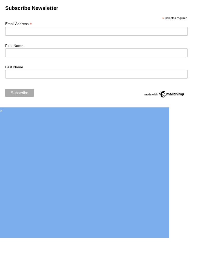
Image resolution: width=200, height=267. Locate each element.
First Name (14, 46)
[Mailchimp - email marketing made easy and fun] (164, 96)
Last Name (14, 67)
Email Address (18, 23)
